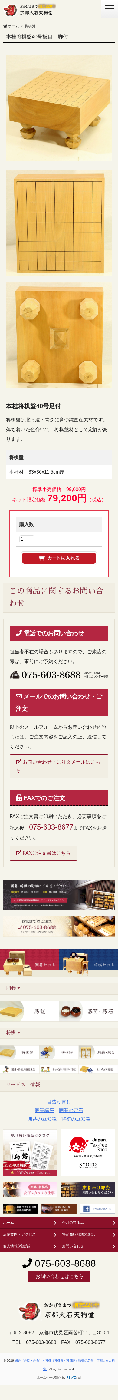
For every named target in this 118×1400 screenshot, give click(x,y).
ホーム (8, 1222)
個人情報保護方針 (17, 1246)
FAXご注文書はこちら (46, 853)
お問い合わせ (73, 1246)
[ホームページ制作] (73, 1377)
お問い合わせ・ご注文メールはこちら (58, 766)
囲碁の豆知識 (42, 1118)
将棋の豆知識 (75, 1118)
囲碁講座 (44, 1110)
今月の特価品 (73, 1222)
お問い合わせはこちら (59, 1276)
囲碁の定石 (71, 1110)
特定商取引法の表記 (78, 1234)
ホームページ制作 (49, 1377)
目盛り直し (59, 1101)
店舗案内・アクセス (19, 1234)
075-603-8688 (64, 1263)
